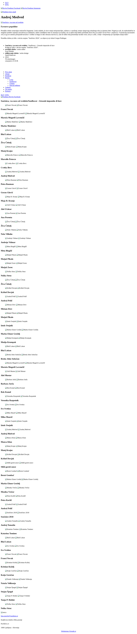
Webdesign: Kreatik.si (68, 631)
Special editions (14, 85)
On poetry (8, 89)
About (7, 74)
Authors (8, 87)
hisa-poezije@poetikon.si (9, 616)
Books (7, 78)
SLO (6, 3)
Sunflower (12, 81)
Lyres (11, 80)
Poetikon (8, 76)
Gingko (12, 83)
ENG (7, 4)
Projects (7, 91)
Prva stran (8, 72)
